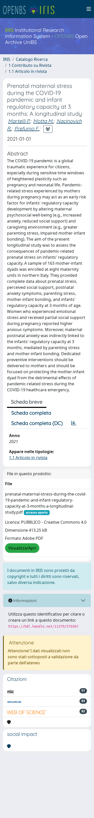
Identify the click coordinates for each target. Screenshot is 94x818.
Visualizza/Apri (22, 548)
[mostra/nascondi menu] (88, 9)
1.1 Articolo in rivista (28, 71)
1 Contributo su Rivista (30, 65)
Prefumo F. (26, 128)
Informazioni (24, 600)
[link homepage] (31, 9)
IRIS (6, 59)
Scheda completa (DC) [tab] (37, 423)
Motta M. (43, 121)
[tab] (73, 423)
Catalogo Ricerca (32, 59)
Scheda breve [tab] (26, 402)
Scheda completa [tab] (31, 413)
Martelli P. (19, 121)
